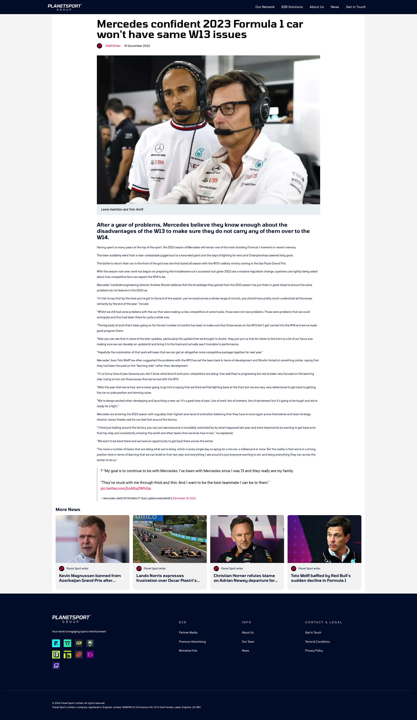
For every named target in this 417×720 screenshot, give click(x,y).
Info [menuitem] (247, 622)
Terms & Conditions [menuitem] (317, 641)
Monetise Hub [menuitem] (188, 650)
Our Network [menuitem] (265, 7)
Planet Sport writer (77, 568)
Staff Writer (113, 46)
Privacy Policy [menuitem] (314, 650)
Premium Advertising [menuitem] (192, 641)
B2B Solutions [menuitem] (292, 7)
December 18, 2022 (184, 498)
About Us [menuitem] (317, 7)
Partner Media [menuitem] (188, 632)
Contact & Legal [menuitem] (324, 622)
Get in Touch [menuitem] (356, 7)
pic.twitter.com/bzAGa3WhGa (126, 488)
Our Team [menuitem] (248, 641)
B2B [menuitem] (183, 622)
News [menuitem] (335, 7)
